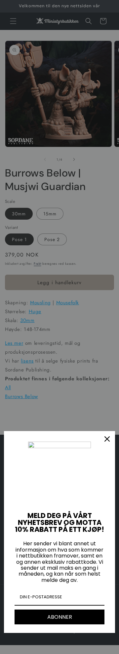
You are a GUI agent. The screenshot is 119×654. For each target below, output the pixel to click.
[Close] (107, 439)
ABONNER (59, 617)
